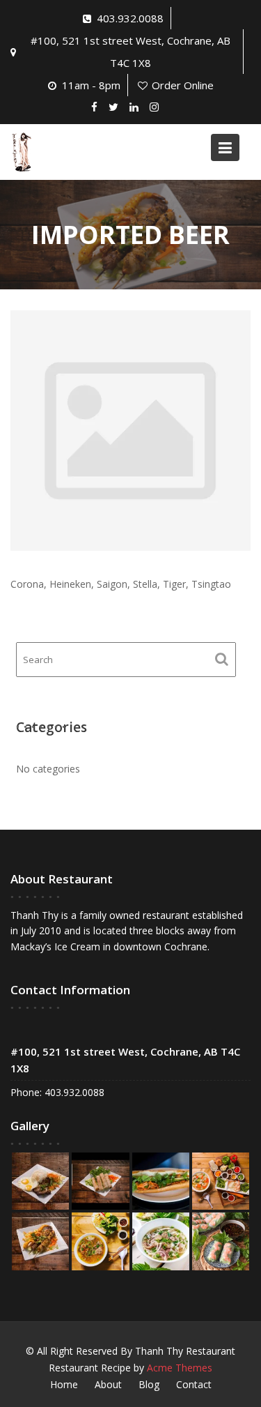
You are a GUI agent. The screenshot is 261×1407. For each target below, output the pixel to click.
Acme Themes (179, 1367)
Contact (194, 1384)
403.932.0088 (130, 18)
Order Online (183, 85)
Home (64, 1384)
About (108, 1384)
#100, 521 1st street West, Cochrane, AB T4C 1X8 (130, 51)
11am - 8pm (91, 85)
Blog (149, 1384)
